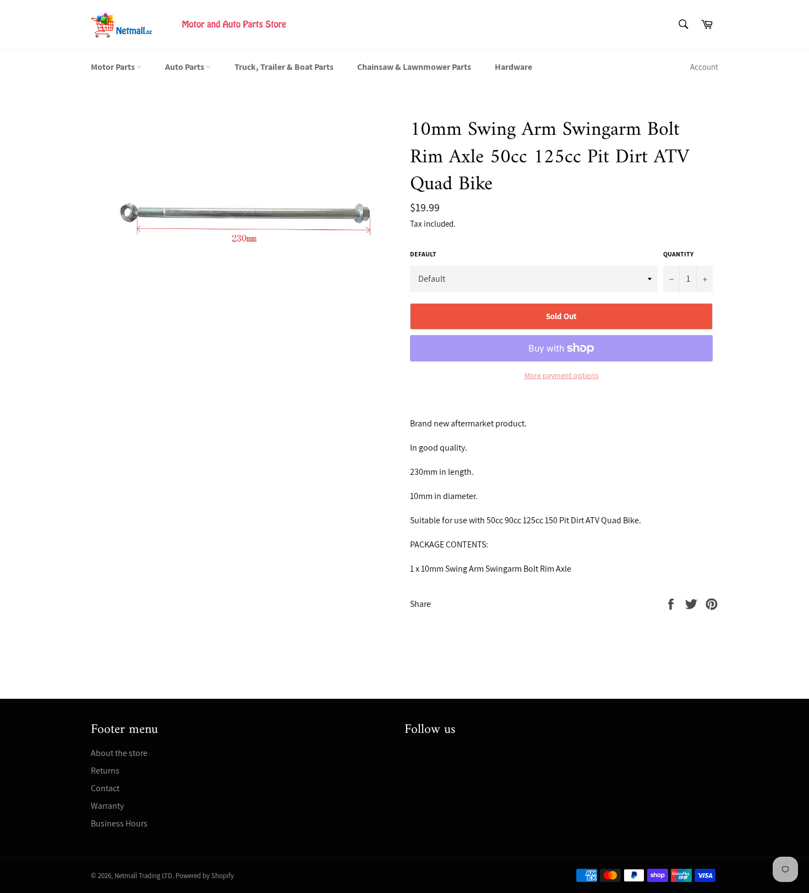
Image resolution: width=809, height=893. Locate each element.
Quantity (678, 254)
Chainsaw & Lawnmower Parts (414, 67)
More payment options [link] (561, 375)
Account (704, 67)
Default (423, 254)
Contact (105, 788)
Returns (105, 770)
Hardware (513, 67)
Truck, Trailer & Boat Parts (284, 67)
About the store (119, 753)
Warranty (107, 806)
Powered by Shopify (205, 875)
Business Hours (119, 823)
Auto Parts (185, 67)
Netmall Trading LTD (143, 875)
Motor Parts (113, 67)
